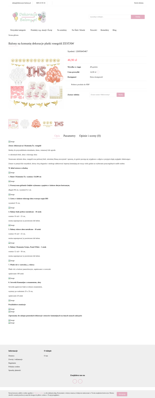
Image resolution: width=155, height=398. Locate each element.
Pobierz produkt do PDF (80, 84)
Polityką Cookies (38, 393)
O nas (46, 356)
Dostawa (11, 356)
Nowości (93, 30)
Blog (114, 30)
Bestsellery (105, 30)
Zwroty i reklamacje (15, 359)
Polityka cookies (14, 367)
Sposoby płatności (14, 370)
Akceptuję (122, 394)
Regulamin (12, 363)
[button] (13, 351)
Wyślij (120, 95)
